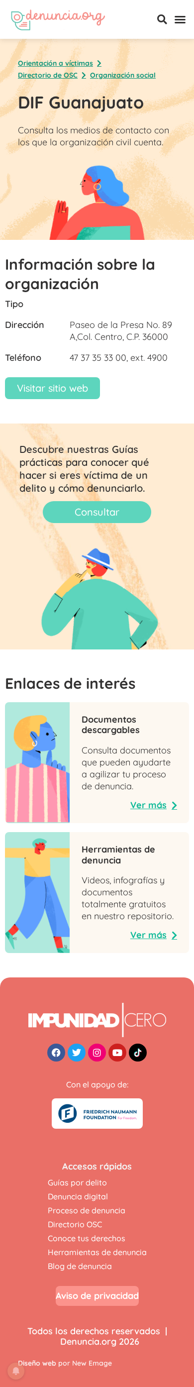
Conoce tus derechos (86, 1238)
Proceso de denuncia (86, 1210)
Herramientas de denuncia (97, 1252)
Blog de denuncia (80, 1266)
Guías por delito (77, 1182)
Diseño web (37, 1363)
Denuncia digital (78, 1196)
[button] (162, 19)
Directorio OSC (75, 1224)
